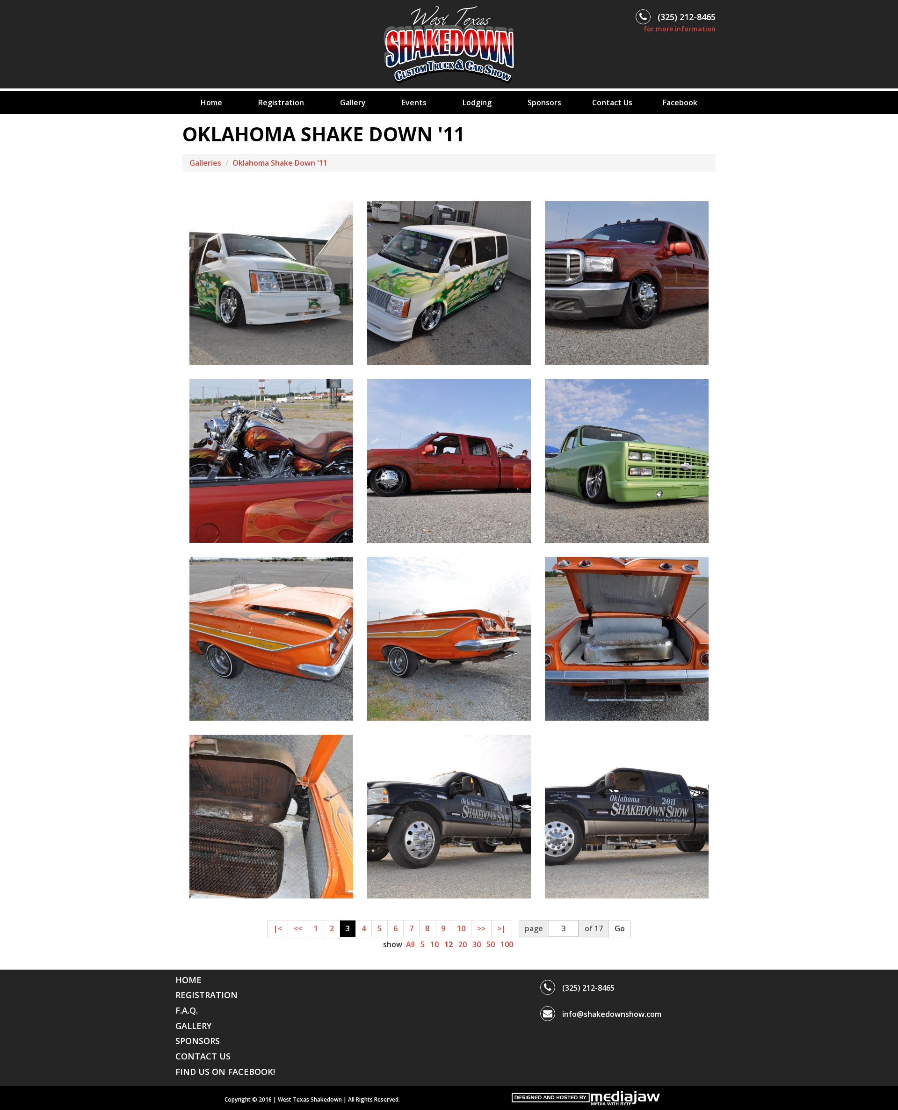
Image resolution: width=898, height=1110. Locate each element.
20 (462, 944)
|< (277, 928)
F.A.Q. (186, 1010)
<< (298, 928)
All (410, 944)
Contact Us (612, 102)
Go (620, 928)
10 (461, 928)
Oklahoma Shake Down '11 (279, 163)
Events (414, 102)
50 (490, 944)
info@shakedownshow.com (611, 1014)
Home (211, 102)
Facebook (680, 102)
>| (501, 928)
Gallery (353, 102)
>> (481, 928)
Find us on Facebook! (225, 1071)
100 (506, 944)
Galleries (205, 163)
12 (448, 944)
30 (476, 944)
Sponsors (544, 102)
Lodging (477, 102)
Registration (281, 102)
